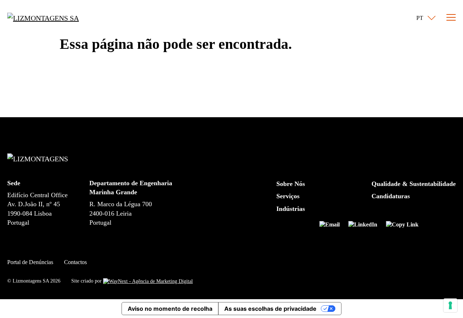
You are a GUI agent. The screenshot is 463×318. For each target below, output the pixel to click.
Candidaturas (390, 196)
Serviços (288, 196)
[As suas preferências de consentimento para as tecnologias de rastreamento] (450, 305)
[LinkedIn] (366, 226)
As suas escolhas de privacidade (270, 308)
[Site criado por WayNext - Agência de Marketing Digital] (148, 281)
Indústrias (290, 208)
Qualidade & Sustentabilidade (413, 183)
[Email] (332, 226)
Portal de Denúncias (30, 262)
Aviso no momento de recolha (170, 308)
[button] (424, 18)
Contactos (75, 262)
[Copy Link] (402, 226)
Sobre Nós (290, 183)
